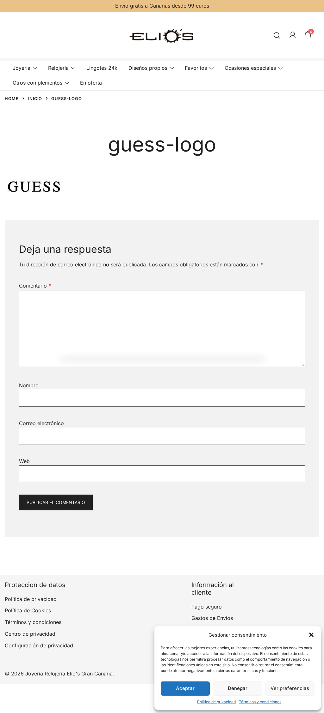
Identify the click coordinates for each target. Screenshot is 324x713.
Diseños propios (147, 68)
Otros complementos (37, 83)
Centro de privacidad (30, 634)
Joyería (21, 68)
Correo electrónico (41, 423)
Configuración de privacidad (39, 645)
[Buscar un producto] (277, 35)
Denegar (237, 688)
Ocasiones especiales (250, 68)
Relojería (58, 68)
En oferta (91, 83)
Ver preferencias (290, 688)
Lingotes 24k (101, 68)
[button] (311, 635)
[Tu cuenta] (292, 35)
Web (24, 461)
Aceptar (185, 688)
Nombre (28, 385)
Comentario (35, 285)
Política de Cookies (28, 610)
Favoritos (196, 68)
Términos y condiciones (260, 701)
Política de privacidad (216, 701)
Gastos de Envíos (212, 618)
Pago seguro (206, 606)
